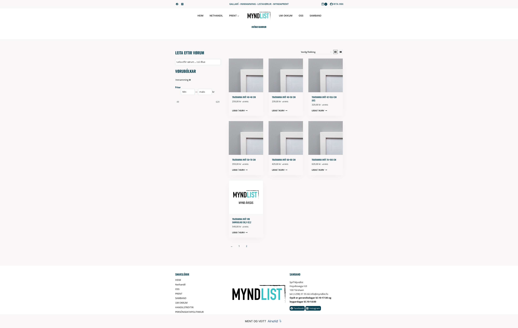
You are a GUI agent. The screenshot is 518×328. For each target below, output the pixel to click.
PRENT (178, 293)
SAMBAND (315, 15)
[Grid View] (335, 52)
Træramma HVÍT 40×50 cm (284, 97)
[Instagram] (182, 4)
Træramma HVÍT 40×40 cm (244, 97)
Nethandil (216, 15)
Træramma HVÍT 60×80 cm (284, 159)
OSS (301, 15)
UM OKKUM (285, 15)
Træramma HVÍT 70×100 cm (324, 159)
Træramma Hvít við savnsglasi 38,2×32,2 (241, 220)
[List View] (341, 52)
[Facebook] (177, 4)
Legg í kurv (238, 111)
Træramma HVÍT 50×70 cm (244, 159)
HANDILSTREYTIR (184, 307)
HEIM (200, 15)
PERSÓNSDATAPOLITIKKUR (189, 311)
